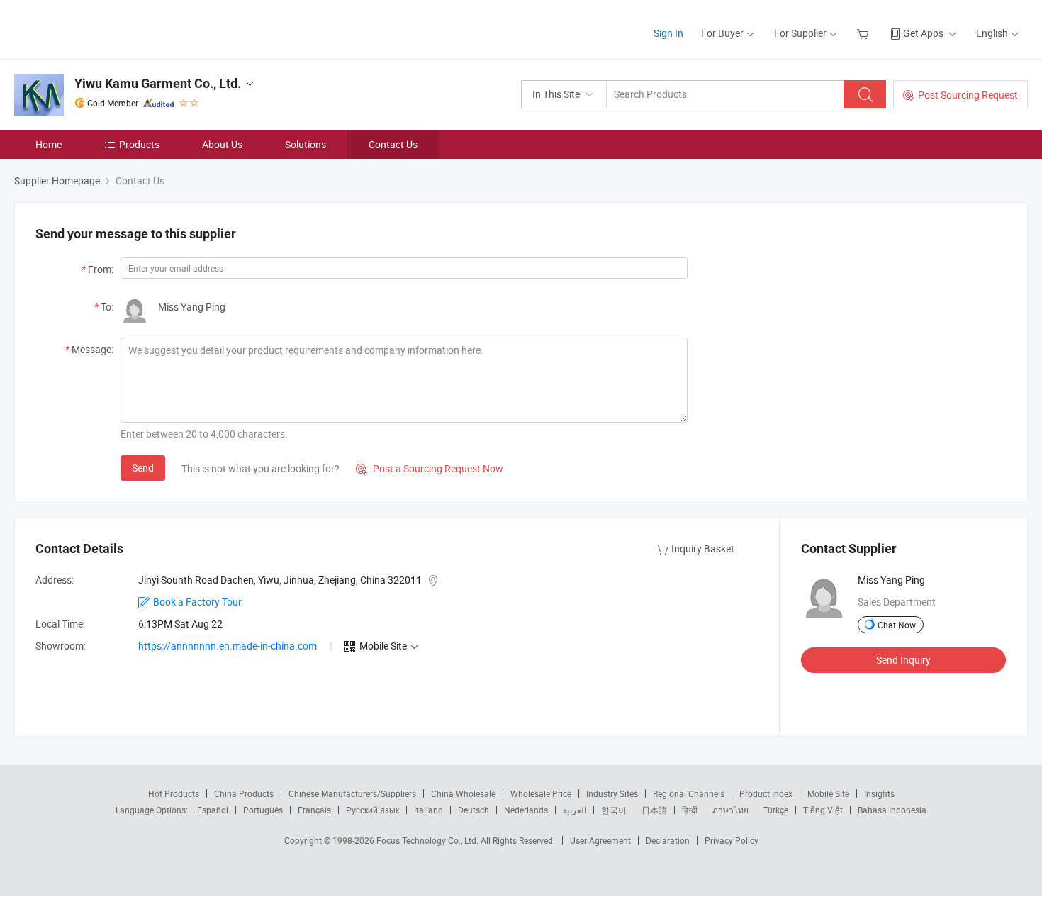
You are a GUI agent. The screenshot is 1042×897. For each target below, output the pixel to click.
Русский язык (372, 809)
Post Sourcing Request (968, 94)
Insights (879, 793)
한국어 (614, 809)
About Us (222, 144)
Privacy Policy (731, 840)
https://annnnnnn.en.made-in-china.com (227, 645)
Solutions (305, 144)
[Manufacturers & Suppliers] (105, 28)
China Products (244, 793)
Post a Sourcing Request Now (429, 468)
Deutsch (473, 809)
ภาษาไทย (730, 809)
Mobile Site (828, 793)
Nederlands (526, 809)
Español (212, 809)
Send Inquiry (903, 660)
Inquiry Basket (702, 548)
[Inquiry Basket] (864, 33)
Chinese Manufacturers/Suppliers (352, 793)
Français (314, 809)
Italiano (428, 809)
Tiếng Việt (823, 809)
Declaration (668, 840)
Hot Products (173, 793)
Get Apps (923, 33)
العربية (574, 809)
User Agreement (600, 840)
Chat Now (897, 624)
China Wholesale (463, 793)
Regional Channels (688, 793)
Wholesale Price (540, 793)
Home (48, 144)
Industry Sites (612, 793)
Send (143, 467)
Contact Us (393, 144)
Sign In (668, 33)
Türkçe (775, 809)
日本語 (654, 809)
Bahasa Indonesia (892, 809)
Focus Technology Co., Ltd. (428, 840)
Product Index (765, 793)
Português (263, 809)
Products (139, 144)
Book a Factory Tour (197, 601)
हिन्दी (690, 809)
